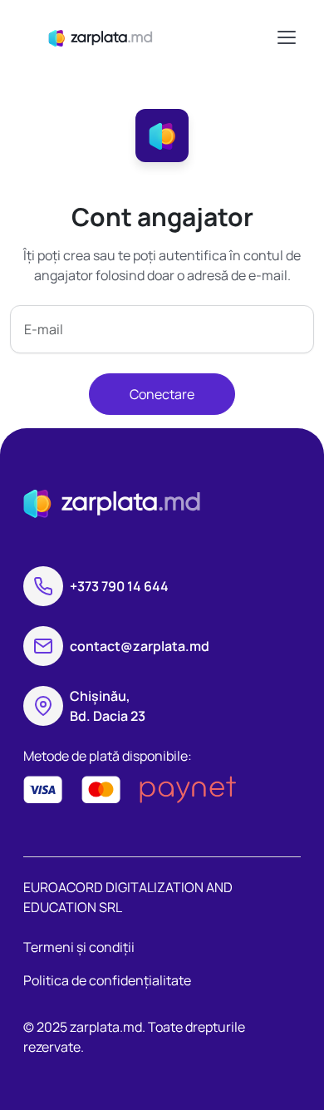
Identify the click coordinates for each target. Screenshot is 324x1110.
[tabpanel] (162, 308)
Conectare (162, 394)
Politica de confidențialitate (107, 980)
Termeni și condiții (79, 947)
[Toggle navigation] (286, 37)
